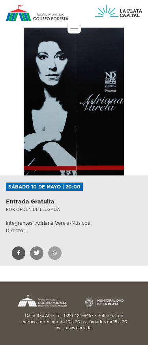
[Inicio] (37, 13)
